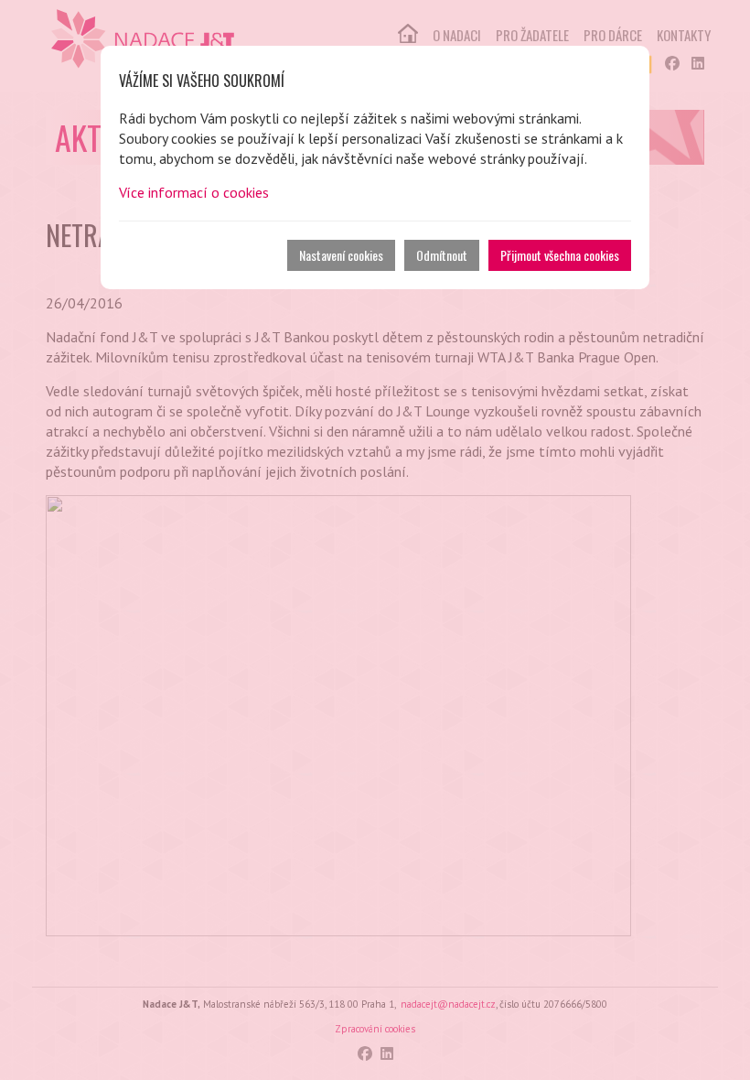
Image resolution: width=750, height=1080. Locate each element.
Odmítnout (441, 255)
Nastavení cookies (341, 255)
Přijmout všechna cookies (559, 255)
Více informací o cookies (194, 192)
